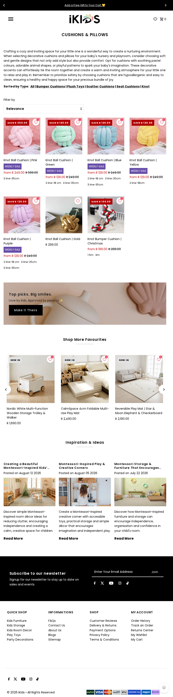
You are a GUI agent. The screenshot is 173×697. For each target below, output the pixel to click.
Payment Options (103, 630)
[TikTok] (127, 584)
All (32, 86)
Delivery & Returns (103, 625)
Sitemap (54, 639)
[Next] (165, 5)
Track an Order (142, 625)
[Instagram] (119, 584)
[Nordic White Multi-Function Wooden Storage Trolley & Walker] (31, 379)
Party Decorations (20, 639)
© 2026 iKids (16, 692)
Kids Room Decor (19, 630)
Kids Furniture (17, 621)
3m (97, 255)
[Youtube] (111, 584)
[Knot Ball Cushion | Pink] (22, 136)
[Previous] (4, 5)
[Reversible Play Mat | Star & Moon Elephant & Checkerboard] (139, 379)
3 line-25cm (113, 178)
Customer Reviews (103, 621)
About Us (54, 630)
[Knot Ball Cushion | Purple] (22, 214)
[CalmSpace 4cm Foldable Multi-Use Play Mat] (85, 379)
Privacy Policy (99, 635)
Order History (140, 621)
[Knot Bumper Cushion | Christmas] (106, 214)
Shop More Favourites (85, 339)
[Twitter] (102, 584)
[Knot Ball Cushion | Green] (64, 136)
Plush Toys (75, 86)
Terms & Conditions (104, 639)
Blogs (52, 635)
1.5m (90, 255)
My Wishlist (139, 635)
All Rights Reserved (41, 692)
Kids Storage (16, 625)
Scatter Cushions (100, 86)
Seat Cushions (128, 86)
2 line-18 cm (53, 183)
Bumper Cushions (50, 86)
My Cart (137, 639)
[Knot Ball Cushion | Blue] (106, 136)
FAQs (52, 621)
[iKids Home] (84, 19)
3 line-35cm (11, 178)
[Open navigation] (19, 19)
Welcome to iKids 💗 (85, 5)
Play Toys (14, 635)
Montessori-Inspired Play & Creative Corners (82, 466)
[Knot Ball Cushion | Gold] (64, 214)
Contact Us (56, 625)
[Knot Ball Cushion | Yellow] (148, 136)
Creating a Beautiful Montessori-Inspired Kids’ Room (25, 468)
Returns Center (142, 630)
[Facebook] (95, 584)
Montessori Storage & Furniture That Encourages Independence (136, 468)
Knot (146, 86)
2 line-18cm (137, 183)
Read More (13, 538)
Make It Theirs (25, 310)
